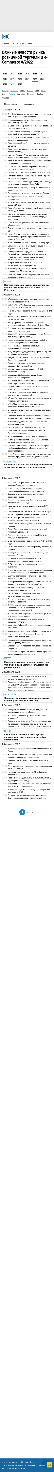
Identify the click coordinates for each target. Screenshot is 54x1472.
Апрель (30, 90)
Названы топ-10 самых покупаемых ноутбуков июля (28, 761)
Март (22, 90)
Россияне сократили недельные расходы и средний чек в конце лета (26, 329)
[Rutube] (35, 36)
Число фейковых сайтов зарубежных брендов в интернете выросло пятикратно (29, 441)
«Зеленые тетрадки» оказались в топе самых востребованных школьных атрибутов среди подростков (28, 216)
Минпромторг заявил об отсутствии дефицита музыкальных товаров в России (28, 711)
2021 (27, 79)
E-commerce (10, 461)
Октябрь (30, 94)
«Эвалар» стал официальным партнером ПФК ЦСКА (28, 507)
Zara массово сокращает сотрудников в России (28, 193)
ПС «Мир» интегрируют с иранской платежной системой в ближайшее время (28, 168)
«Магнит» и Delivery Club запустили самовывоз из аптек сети (29, 626)
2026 (20, 84)
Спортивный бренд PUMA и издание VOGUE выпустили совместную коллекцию (27, 677)
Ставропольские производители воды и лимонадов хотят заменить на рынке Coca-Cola (30, 183)
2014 (20, 73)
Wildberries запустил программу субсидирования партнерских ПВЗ (29, 790)
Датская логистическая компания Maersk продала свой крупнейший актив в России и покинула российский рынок (30, 448)
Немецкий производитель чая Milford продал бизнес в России (27, 773)
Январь (5, 90)
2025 (12, 84)
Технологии (10, 694)
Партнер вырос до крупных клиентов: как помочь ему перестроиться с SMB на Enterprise (26, 287)
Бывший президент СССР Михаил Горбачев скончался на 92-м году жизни (27, 270)
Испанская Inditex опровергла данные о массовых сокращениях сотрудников (30, 162)
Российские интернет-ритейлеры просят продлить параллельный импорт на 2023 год (29, 653)
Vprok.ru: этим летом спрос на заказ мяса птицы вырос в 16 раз (29, 203)
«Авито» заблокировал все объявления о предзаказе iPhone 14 (26, 620)
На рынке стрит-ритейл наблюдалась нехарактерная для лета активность (24, 519)
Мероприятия (29, 104)
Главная (5, 43)
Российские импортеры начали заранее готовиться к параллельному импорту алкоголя (30, 755)
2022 (35, 79)
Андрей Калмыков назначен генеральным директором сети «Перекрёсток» (26, 264)
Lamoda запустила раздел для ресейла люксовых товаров (30, 524)
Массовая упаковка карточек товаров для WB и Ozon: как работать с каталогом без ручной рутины (26, 665)
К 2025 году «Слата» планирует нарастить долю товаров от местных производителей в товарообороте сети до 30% (29, 607)
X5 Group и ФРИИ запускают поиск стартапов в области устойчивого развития (28, 382)
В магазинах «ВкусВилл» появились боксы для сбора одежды (28, 223)
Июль (4, 94)
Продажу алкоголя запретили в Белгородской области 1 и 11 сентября (28, 388)
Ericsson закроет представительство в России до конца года (29, 647)
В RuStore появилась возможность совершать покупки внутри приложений (28, 393)
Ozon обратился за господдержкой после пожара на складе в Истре (29, 209)
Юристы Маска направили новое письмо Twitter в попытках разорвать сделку (29, 335)
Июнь (43, 90)
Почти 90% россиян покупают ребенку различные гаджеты (29, 548)
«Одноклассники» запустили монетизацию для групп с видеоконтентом (28, 300)
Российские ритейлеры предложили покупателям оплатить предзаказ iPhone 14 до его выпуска (29, 455)
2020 (20, 79)
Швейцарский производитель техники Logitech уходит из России (28, 553)
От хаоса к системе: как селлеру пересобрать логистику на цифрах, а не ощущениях (28, 465)
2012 (5, 73)
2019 (12, 79)
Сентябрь (21, 94)
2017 (42, 73)
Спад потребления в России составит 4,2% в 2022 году (30, 542)
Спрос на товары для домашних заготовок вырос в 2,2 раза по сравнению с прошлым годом (30, 571)
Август (12, 94)
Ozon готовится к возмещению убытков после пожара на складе (28, 150)
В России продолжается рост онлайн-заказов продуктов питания (27, 422)
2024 (5, 84)
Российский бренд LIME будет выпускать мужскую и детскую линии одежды (30, 779)
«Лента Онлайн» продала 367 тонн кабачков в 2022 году (30, 312)
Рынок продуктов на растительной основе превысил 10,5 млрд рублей (26, 364)
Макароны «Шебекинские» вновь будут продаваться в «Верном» (25, 376)
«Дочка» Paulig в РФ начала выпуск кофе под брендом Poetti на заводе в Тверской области (28, 156)
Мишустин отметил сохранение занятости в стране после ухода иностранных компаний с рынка (30, 513)
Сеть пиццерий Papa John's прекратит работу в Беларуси (28, 144)
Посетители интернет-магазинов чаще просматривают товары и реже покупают (25, 559)
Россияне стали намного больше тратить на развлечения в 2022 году (27, 501)
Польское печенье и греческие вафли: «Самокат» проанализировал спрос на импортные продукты (29, 417)
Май (37, 90)
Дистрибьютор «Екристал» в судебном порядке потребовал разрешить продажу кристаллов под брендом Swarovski (29, 236)
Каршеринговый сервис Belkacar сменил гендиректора (25, 197)
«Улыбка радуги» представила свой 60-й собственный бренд (25, 370)
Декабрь (5, 97)
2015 (27, 73)
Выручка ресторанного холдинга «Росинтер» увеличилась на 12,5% (27, 577)
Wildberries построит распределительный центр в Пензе (29, 750)
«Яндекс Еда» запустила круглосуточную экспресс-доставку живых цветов (26, 588)
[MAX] (21, 36)
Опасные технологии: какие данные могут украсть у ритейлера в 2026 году (26, 699)
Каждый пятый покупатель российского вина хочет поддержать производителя (30, 785)
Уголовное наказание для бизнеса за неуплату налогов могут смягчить (28, 121)
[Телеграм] (12, 36)
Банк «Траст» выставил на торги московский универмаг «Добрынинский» (27, 530)
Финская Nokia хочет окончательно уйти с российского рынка (26, 495)
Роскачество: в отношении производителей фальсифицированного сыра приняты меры (27, 796)
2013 (12, 73)
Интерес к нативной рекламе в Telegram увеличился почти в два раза (25, 635)
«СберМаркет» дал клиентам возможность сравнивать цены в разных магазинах (26, 405)
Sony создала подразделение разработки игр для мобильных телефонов (29, 353)
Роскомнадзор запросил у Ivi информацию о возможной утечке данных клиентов (27, 133)
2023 (42, 79)
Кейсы (7, 659)
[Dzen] (26, 36)
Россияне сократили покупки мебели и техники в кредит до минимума (29, 600)
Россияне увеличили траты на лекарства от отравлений (27, 716)
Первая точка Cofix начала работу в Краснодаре (29, 172)
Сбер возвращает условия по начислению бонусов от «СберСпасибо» (30, 767)
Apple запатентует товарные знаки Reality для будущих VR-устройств (28, 536)
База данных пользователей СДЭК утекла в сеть (29, 631)
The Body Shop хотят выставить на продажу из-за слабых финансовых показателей (29, 115)
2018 (5, 79)
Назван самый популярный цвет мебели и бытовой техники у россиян (30, 318)
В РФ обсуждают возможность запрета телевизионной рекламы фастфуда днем (26, 489)
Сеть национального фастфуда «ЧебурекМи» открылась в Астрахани (28, 247)
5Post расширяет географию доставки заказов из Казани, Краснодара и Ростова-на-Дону (29, 583)
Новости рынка (10, 104)
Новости (14, 43)
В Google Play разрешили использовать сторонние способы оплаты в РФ (30, 127)
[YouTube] (31, 36)
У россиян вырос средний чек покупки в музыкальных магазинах (25, 347)
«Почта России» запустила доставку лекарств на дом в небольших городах (29, 614)
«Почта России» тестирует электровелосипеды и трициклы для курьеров (29, 399)
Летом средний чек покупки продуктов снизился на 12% (30, 229)
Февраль (14, 90)
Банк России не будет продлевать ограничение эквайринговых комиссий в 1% (28, 275)
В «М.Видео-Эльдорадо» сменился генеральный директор (29, 411)
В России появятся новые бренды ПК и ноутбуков (29, 242)
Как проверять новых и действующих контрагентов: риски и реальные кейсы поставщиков (25, 737)
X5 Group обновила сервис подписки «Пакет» (27, 436)
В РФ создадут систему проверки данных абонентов (26, 565)
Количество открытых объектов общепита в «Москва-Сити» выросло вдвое (27, 484)
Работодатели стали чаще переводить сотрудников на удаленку (25, 594)
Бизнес (8, 281)
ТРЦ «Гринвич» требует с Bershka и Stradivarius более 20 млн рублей (29, 358)
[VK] (17, 36)
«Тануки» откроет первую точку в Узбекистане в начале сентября (29, 188)
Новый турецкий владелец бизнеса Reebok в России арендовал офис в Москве (27, 341)
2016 (35, 73)
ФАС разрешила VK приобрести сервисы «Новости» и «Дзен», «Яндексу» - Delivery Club (28, 323)
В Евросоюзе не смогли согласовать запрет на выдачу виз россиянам (28, 138)
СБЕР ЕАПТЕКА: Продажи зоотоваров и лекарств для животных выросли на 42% (30, 306)
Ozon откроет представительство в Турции (26, 427)
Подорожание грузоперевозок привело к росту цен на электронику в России (30, 641)
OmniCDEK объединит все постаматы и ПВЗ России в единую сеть (27, 432)
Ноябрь (39, 94)
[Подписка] (40, 36)
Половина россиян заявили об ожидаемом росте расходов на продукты (29, 177)
